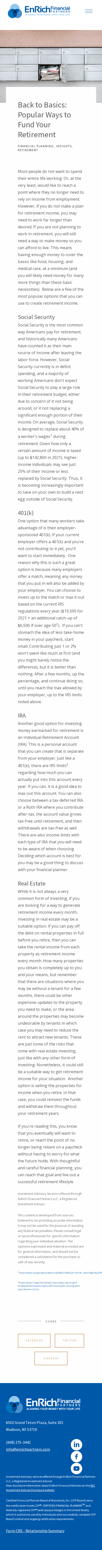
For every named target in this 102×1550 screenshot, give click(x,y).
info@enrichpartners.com (28, 1449)
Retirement (28, 150)
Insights (64, 146)
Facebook (34, 1340)
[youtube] (76, 1468)
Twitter (69, 1340)
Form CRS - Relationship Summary (35, 1530)
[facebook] (76, 1457)
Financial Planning (36, 146)
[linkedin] (76, 1445)
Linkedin (51, 1358)
